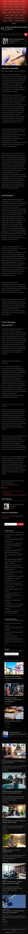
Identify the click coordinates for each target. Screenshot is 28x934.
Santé (17, 15)
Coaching (16, 4)
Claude (6, 627)
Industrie (23, 6)
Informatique (6, 9)
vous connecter (12, 516)
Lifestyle (23, 9)
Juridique (18, 9)
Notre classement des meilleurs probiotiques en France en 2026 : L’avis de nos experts (13, 595)
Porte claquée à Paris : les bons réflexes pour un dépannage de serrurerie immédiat (13, 606)
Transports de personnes (20, 20)
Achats (5, 1)
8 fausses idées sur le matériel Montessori (17, 505)
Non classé (23, 12)
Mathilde (6, 641)
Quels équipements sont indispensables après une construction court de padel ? (18, 733)
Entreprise (5, 6)
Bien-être (5, 4)
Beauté (22, 1)
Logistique (4, 12)
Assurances (17, 1)
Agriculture (10, 1)
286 (8, 726)
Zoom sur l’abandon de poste (12, 721)
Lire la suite (5, 770)
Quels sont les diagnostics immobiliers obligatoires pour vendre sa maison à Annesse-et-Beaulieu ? (13, 561)
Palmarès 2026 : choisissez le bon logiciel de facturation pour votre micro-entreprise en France (13, 567)
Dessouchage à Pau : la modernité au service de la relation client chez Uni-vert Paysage (13, 545)
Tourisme (5, 20)
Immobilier (17, 6)
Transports (10, 20)
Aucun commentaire (20, 71)
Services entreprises (8, 18)
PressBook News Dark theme (16, 932)
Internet (12, 9)
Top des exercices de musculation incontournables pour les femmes (12, 699)
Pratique (6, 15)
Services (21, 15)
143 (5, 924)
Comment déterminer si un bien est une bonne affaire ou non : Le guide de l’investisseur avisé (13, 578)
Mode (18, 12)
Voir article (7, 680)
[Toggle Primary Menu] (25, 34)
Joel (13, 71)
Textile (22, 18)
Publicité (12, 15)
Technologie (16, 18)
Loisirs (9, 12)
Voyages (14, 23)
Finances (11, 6)
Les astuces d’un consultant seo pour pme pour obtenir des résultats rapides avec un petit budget (13, 584)
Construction (22, 4)
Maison (14, 12)
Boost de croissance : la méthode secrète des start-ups (16, 40)
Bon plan (10, 4)
